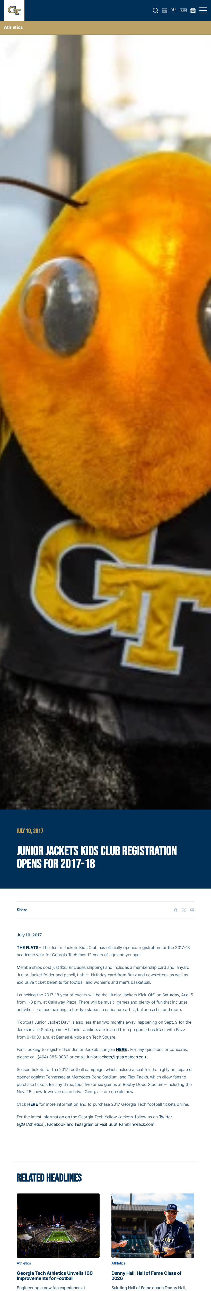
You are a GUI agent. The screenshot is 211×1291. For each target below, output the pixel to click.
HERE (121, 1049)
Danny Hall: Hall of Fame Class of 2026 (146, 1276)
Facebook (56, 1124)
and (70, 1124)
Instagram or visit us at (96, 1124)
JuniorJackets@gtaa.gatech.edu (116, 1056)
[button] (155, 10)
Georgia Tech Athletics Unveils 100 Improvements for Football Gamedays (55, 1276)
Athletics (13, 27)
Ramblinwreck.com (136, 1124)
